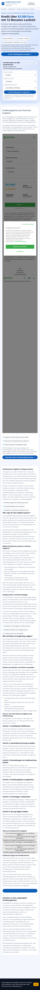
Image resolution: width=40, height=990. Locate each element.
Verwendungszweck (10, 85)
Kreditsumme (8, 72)
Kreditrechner (11, 9)
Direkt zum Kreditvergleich (31, 3)
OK (36, 984)
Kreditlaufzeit (9, 78)
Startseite (3, 9)
